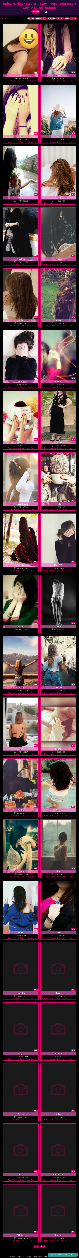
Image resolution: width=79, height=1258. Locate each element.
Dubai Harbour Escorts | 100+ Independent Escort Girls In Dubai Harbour (39, 5)
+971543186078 (59, 996)
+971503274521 (22, 996)
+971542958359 (59, 1177)
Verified (60, 18)
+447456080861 (59, 139)
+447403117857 (59, 201)
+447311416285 (22, 139)
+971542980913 (22, 1177)
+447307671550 (22, 262)
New (67, 18)
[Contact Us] (46, 11)
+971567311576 (22, 1238)
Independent (41, 18)
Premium (51, 18)
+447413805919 (22, 78)
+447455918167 (59, 78)
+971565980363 (59, 1238)
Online (73, 18)
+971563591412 (59, 1117)
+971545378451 (22, 1117)
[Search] (42, 11)
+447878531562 (22, 201)
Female (31, 18)
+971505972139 (22, 1056)
